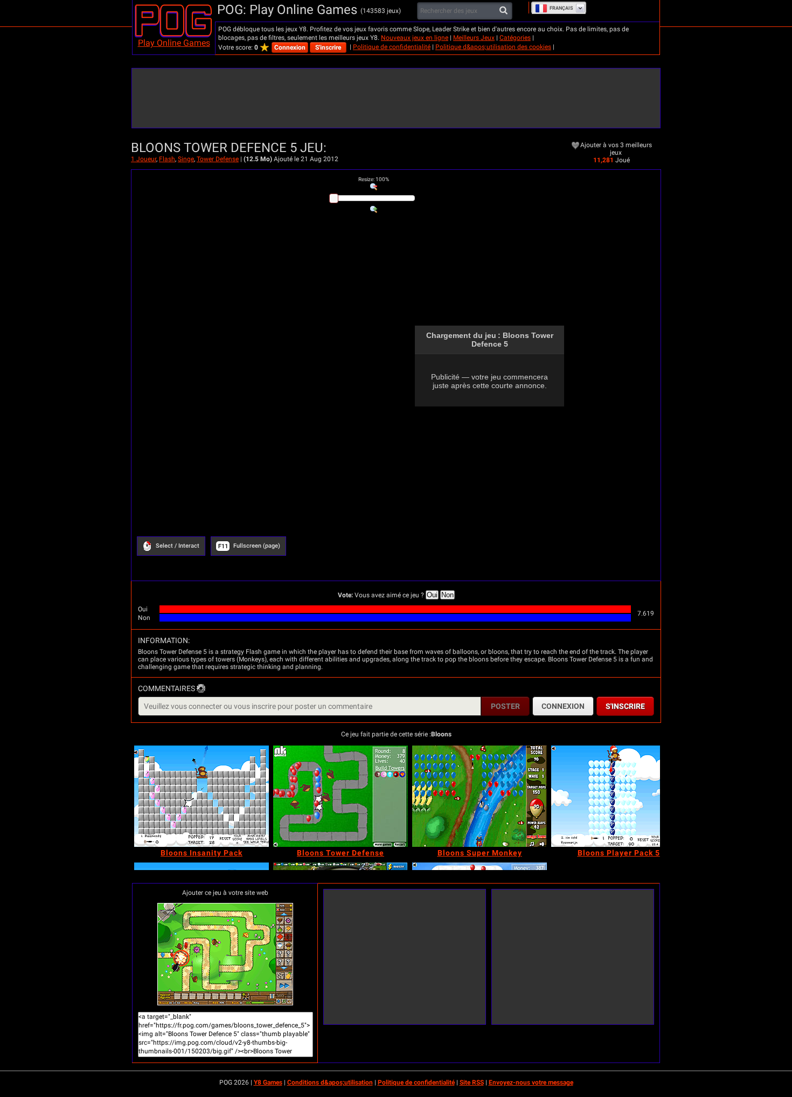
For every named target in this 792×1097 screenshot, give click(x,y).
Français (561, 8)
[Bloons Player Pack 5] (618, 796)
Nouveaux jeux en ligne (414, 38)
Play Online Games (174, 43)
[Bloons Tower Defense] (340, 796)
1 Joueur (143, 159)
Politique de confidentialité (391, 47)
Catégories (515, 38)
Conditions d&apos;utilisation (330, 1082)
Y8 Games (268, 1082)
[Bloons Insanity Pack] (201, 796)
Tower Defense (218, 159)
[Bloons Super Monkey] (479, 796)
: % (373, 179)
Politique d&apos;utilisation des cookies (493, 47)
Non (447, 595)
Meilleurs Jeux (474, 38)
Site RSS (472, 1082)
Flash (167, 159)
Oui (432, 595)
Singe (186, 159)
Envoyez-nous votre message (531, 1082)
